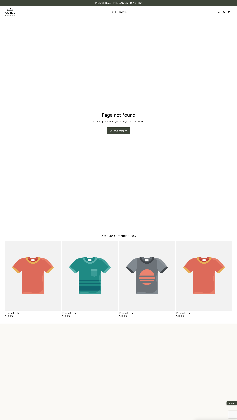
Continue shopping (118, 130)
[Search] (218, 12)
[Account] (224, 12)
